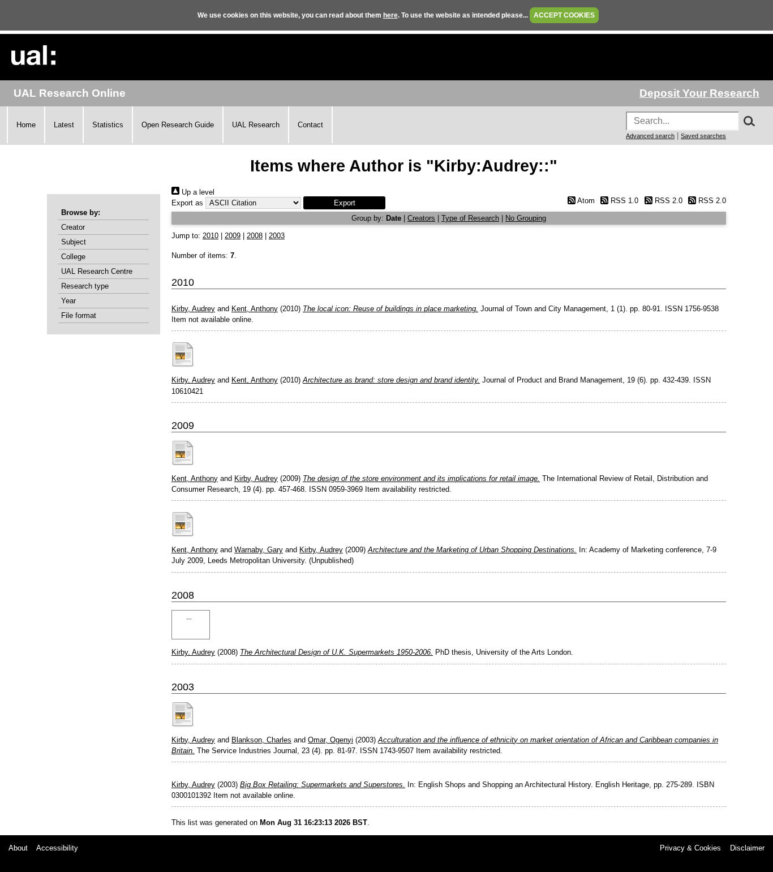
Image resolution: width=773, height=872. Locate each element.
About (18, 848)
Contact (310, 125)
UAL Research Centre (96, 271)
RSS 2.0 (667, 200)
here (390, 15)
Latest (64, 125)
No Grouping (525, 218)
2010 (210, 235)
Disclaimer (747, 848)
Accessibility (57, 848)
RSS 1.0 (623, 200)
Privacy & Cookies (690, 848)
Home (26, 125)
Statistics (107, 125)
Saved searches (703, 135)
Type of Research (470, 218)
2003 (277, 235)
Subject (73, 242)
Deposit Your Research (699, 93)
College (73, 256)
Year (68, 301)
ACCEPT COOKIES (564, 15)
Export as (187, 203)
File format (78, 315)
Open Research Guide (177, 125)
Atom (585, 200)
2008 (255, 235)
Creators (421, 218)
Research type (85, 286)
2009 (233, 235)
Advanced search (650, 135)
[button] (344, 202)
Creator (73, 227)
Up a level (196, 192)
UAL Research (256, 125)
